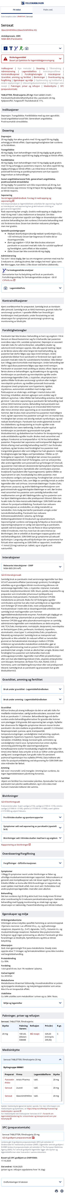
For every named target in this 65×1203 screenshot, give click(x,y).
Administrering (8, 71)
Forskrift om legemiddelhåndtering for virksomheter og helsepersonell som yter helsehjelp (28, 1116)
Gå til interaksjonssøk (11, 574)
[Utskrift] (56, 1191)
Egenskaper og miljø (23, 80)
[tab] (16, 10)
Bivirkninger (39, 77)
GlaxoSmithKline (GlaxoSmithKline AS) (19, 30)
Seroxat (8, 1087)
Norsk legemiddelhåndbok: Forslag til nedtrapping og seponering (26, 200)
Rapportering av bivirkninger (14, 844)
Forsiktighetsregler (33, 74)
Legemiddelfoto (29, 71)
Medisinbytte (50, 86)
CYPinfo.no (7, 280)
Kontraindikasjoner (10, 74)
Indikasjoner (7, 68)
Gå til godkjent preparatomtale (16, 1137)
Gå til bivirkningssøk (10, 801)
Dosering (40, 68)
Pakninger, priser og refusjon (25, 86)
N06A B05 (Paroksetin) (11, 38)
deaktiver (21, 16)
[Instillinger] (62, 1191)
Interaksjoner (54, 74)
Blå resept (34, 1033)
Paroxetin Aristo (9, 1081)
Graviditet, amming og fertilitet (16, 77)
